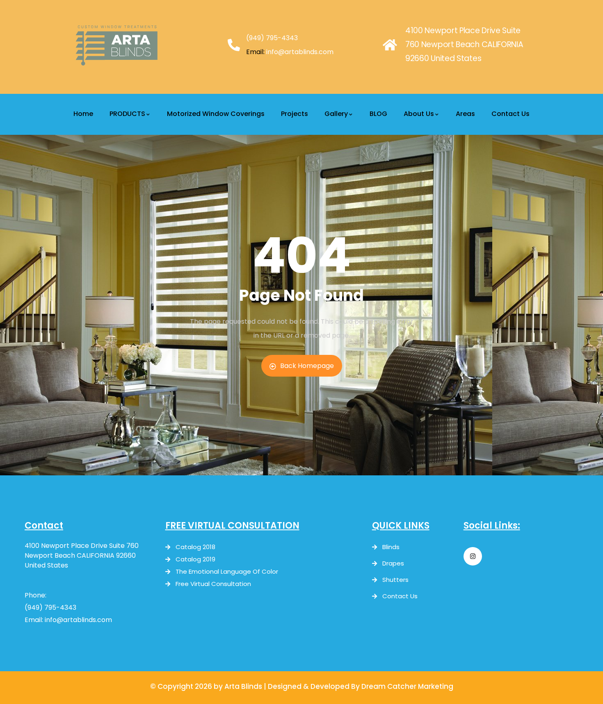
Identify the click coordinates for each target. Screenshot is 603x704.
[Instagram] (473, 556)
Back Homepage (307, 365)
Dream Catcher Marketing (407, 686)
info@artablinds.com (299, 52)
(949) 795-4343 (272, 38)
